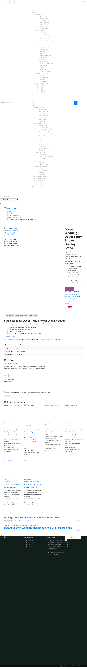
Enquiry (70, 289)
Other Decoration (45, 71)
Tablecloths (43, 81)
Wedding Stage (41, 90)
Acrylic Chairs (44, 33)
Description (9, 315)
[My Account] (0, 533)
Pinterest (57, 340)
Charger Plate (44, 77)
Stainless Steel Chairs (46, 39)
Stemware (43, 57)
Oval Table (43, 20)
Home (9, 211)
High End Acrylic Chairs (50, 37)
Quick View (7, 424)
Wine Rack (43, 53)
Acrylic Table (43, 26)
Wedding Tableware (42, 73)
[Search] (66, 540)
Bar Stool (42, 51)
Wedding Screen (41, 86)
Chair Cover (43, 45)
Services (34, 94)
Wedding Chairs (41, 31)
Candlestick (43, 65)
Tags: (78, 296)
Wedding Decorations (43, 59)
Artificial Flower (44, 61)
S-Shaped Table (44, 22)
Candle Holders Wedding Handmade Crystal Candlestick (31, 431)
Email (6, 375)
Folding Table (44, 28)
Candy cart (43, 67)
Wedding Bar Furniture (43, 47)
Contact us (35, 98)
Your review (8, 381)
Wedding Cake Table (42, 84)
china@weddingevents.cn (13, 1)
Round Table (43, 16)
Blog (33, 10)
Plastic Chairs (47, 35)
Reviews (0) (33, 315)
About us (34, 96)
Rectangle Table (44, 18)
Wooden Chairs (44, 43)
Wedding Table (41, 14)
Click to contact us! (9, 336)
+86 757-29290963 (11, 3)
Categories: (76, 291)
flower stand (77, 299)
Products (34, 12)
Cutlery (42, 75)
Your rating (7, 379)
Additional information (21, 315)
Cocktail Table (44, 49)
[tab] (9, 315)
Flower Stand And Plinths (47, 63)
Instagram (43, 340)
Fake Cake (43, 69)
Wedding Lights (41, 92)
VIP (33, 100)
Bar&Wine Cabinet (45, 55)
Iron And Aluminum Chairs (47, 41)
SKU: (66, 291)
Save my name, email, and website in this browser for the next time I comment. (27, 392)
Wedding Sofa (41, 88)
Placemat (42, 79)
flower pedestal (69, 299)
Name (6, 372)
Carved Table (44, 24)
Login (84, 1)
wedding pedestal (70, 301)
